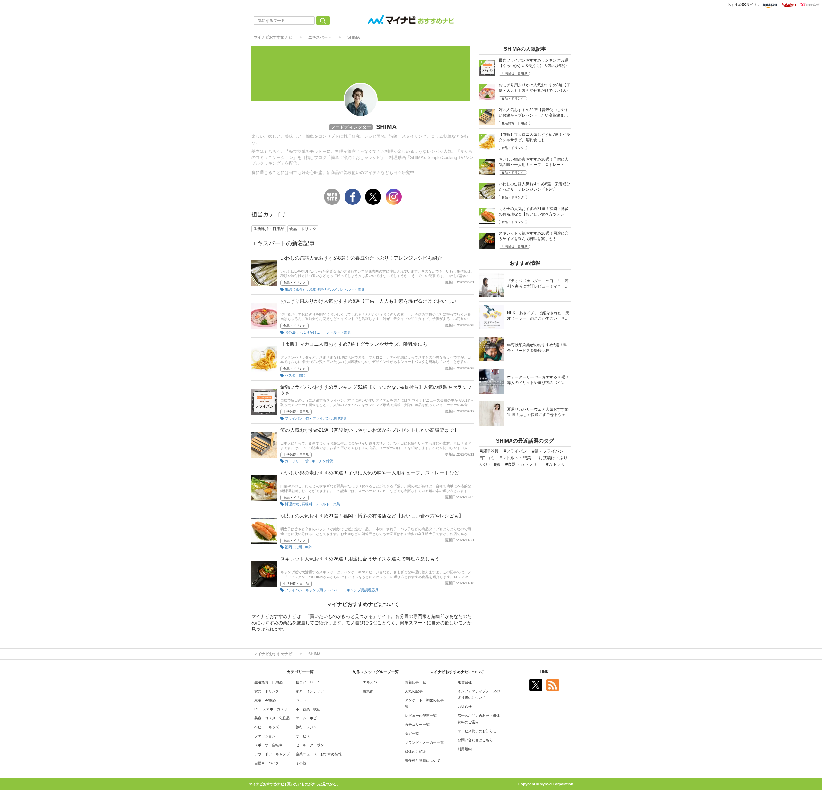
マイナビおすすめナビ (273, 37)
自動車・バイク (266, 763)
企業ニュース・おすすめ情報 (319, 754)
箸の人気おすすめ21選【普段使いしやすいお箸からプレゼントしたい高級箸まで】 (369, 430)
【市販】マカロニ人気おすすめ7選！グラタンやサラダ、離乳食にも (353, 344)
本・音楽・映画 (308, 709)
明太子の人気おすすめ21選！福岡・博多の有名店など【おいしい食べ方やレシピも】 (372, 515)
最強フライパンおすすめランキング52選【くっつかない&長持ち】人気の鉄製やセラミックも (535, 63)
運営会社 (465, 682)
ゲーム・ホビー (308, 718)
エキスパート (319, 37)
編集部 (368, 691)
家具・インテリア (310, 691)
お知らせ (465, 706)
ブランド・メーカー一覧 (424, 742)
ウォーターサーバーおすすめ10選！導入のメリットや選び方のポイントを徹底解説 (538, 380)
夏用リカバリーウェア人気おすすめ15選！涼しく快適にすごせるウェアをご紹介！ (538, 412)
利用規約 (465, 749)
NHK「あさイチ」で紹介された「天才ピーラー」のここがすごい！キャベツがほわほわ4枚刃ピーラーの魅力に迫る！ (538, 316)
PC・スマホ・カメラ (270, 709)
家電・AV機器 (265, 700)
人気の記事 (414, 691)
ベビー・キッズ (266, 727)
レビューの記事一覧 (421, 715)
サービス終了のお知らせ (477, 731)
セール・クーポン (310, 745)
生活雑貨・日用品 (296, 411)
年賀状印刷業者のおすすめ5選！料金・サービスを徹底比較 (537, 348)
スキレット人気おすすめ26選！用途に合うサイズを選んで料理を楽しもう (360, 558)
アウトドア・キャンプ (272, 754)
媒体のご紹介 (415, 751)
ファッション (264, 736)
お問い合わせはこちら (475, 740)
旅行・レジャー (308, 727)
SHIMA (353, 37)
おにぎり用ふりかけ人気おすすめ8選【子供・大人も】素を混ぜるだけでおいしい (368, 301)
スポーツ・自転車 (268, 745)
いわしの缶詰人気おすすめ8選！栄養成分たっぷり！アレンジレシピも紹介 (361, 258)
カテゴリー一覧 (417, 724)
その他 (301, 763)
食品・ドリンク (294, 282)
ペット (301, 700)
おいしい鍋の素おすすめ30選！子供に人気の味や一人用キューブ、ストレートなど (369, 472)
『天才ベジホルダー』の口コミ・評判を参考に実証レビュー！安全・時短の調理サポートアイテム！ (538, 284)
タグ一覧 (412, 733)
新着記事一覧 (415, 682)
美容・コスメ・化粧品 (272, 718)
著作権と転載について (422, 760)
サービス (303, 736)
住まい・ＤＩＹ (308, 682)
